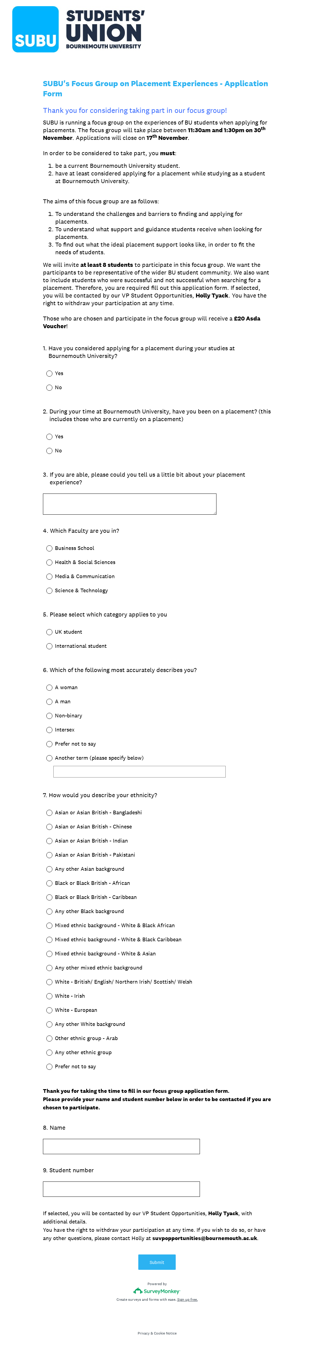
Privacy (144, 1333)
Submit (157, 1262)
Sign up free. (187, 1299)
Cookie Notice (165, 1333)
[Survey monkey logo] (157, 1291)
